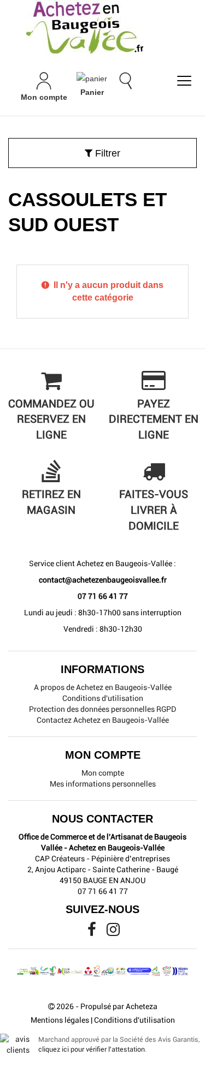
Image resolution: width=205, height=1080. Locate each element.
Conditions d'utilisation (102, 698)
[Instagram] (113, 932)
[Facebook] (92, 932)
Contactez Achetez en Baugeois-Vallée (103, 720)
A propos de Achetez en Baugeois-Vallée (103, 687)
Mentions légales (60, 1020)
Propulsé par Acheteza (118, 1006)
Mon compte (102, 773)
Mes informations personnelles (103, 783)
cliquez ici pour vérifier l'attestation (91, 1049)
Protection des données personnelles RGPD (102, 709)
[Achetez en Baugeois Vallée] (102, 27)
